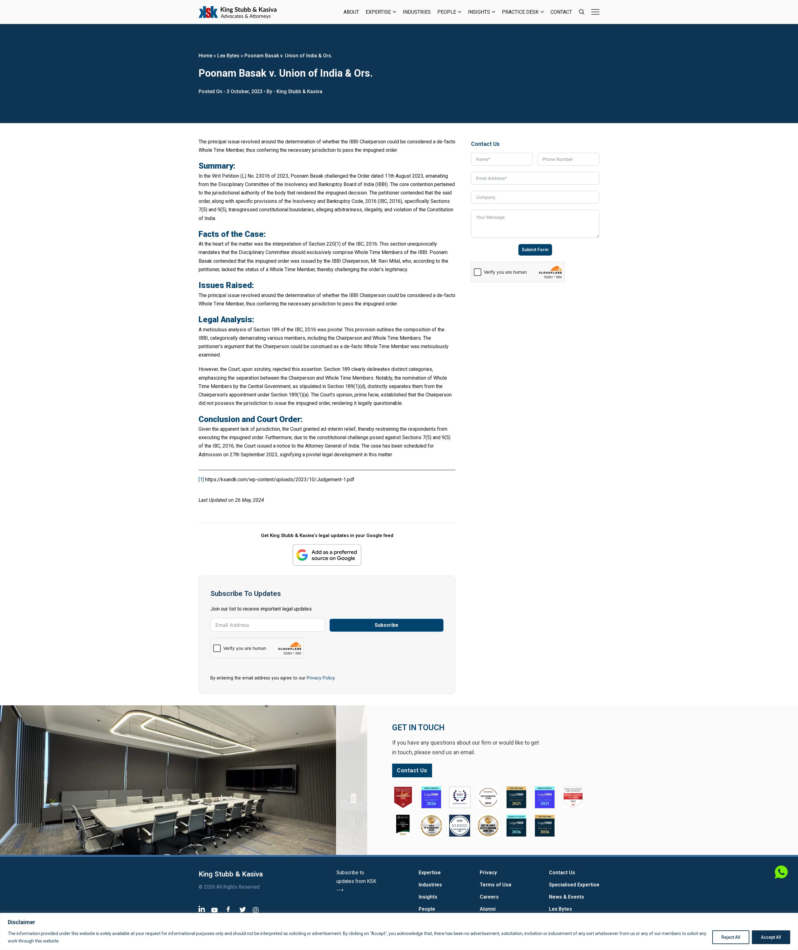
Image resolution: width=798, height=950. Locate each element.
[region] (399, 931)
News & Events (566, 897)
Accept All (771, 937)
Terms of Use (496, 885)
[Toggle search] (582, 12)
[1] (201, 479)
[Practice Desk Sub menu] (542, 11)
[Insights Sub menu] (493, 11)
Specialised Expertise (574, 885)
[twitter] (242, 909)
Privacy (488, 873)
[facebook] (228, 909)
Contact (561, 12)
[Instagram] (255, 910)
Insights (479, 12)
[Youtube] (214, 910)
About (351, 12)
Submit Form (535, 249)
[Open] (595, 12)
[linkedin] (202, 909)
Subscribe (386, 625)
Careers (489, 897)
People (446, 12)
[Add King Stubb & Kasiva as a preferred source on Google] (327, 555)
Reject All (730, 937)
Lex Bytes (228, 56)
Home (205, 56)
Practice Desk (520, 12)
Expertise (378, 12)
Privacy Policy (320, 677)
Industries (417, 12)
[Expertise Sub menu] (394, 11)
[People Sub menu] (459, 11)
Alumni (488, 909)
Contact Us (562, 873)
